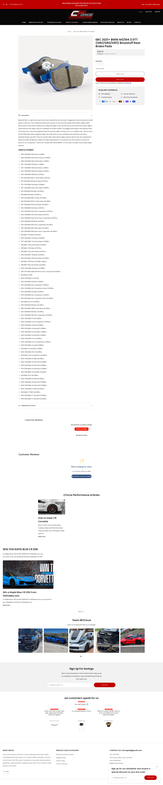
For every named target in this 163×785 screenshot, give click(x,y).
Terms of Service (61, 764)
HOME (24, 22)
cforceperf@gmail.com (16, 4)
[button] (80, 729)
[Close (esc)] (157, 766)
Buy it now (120, 79)
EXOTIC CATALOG (72, 22)
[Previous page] (18, 640)
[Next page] (144, 640)
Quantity (99, 61)
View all (80, 611)
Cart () (148, 12)
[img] (81, 701)
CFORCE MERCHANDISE (90, 22)
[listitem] (81, 4)
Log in (140, 11)
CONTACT (137, 22)
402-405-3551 (114, 754)
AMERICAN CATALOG (36, 22)
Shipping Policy (61, 758)
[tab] (80, 656)
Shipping (99, 54)
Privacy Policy (60, 761)
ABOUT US (120, 22)
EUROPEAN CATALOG (54, 22)
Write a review (81, 429)
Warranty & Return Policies (65, 754)
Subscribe (150, 777)
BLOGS (129, 22)
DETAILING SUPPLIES (107, 22)
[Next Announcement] (106, 4)
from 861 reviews (80, 704)
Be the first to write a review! (81, 476)
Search (157, 12)
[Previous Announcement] (57, 4)
